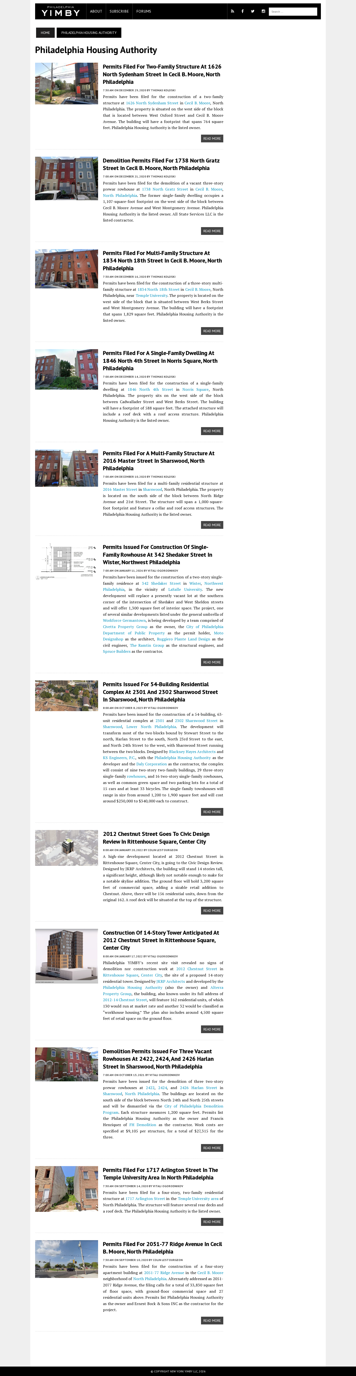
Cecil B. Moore (197, 103)
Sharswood (152, 489)
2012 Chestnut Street (196, 968)
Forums (143, 11)
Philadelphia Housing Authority (183, 757)
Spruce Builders (117, 651)
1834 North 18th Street (159, 289)
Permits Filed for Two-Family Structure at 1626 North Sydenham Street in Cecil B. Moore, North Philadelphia (162, 74)
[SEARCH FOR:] (293, 11)
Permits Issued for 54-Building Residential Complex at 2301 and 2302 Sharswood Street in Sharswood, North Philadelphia (160, 691)
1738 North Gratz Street (165, 189)
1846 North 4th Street (150, 389)
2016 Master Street (120, 489)
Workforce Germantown (124, 620)
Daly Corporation (151, 764)
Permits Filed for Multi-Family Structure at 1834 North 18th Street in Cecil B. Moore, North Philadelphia (162, 260)
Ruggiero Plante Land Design (183, 639)
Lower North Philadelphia (151, 726)
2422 (150, 1087)
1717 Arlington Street (145, 1198)
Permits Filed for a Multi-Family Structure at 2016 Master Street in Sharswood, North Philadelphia (159, 460)
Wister (195, 583)
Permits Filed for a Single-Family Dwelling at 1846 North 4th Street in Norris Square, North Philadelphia (160, 360)
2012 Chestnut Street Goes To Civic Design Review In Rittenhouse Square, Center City (156, 837)
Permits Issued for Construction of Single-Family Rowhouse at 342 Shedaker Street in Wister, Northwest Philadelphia (157, 554)
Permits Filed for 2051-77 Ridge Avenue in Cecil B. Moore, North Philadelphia (162, 1247)
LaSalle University (185, 589)
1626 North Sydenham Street (152, 103)
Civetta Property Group (125, 626)
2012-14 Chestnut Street (125, 999)
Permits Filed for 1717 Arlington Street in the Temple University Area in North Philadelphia (160, 1173)
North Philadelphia (120, 195)
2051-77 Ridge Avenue (164, 1272)
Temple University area (198, 1198)
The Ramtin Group (147, 645)
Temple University (151, 295)
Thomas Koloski (163, 90)
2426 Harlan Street (198, 1087)
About (96, 11)
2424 (162, 1087)
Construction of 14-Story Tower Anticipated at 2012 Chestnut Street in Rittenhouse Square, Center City (161, 940)
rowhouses (136, 776)
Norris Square (195, 389)
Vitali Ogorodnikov (163, 570)
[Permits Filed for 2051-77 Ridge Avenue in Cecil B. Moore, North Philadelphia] (66, 1274)
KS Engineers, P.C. (119, 757)
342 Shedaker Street (161, 583)
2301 (159, 720)
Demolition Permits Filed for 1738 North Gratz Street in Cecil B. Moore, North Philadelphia (161, 164)
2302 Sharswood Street (196, 720)
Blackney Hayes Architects (192, 751)
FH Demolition (142, 1124)
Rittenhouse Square (120, 975)
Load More (129, 1344)
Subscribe (119, 11)
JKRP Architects (170, 981)
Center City (151, 975)
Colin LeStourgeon (163, 850)
